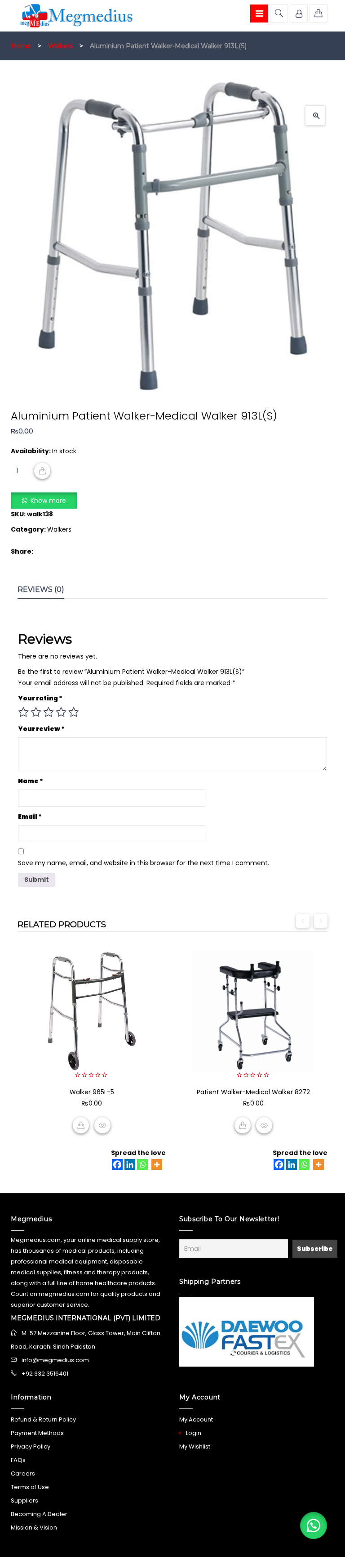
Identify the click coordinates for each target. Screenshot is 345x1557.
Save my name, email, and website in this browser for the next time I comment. (143, 862)
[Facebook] (117, 1164)
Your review (41, 728)
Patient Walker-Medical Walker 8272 (253, 1092)
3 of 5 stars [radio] (48, 712)
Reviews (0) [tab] (41, 589)
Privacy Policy (30, 1446)
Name (30, 780)
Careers (23, 1473)
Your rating (40, 698)
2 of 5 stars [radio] (36, 712)
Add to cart (42, 471)
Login (193, 1433)
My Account (196, 1419)
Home (21, 46)
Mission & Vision (34, 1527)
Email (30, 816)
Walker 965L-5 (92, 1092)
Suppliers (24, 1500)
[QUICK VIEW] (102, 1125)
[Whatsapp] (142, 1164)
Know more (48, 500)
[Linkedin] (129, 1164)
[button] (315, 115)
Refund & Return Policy (43, 1419)
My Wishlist (194, 1446)
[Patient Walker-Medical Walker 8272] (253, 1011)
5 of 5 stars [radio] (73, 712)
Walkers (60, 46)
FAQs (18, 1460)
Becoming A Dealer (39, 1514)
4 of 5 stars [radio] (61, 712)
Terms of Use (30, 1487)
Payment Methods (37, 1433)
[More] (156, 1164)
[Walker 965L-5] (91, 1011)
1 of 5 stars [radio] (23, 712)
